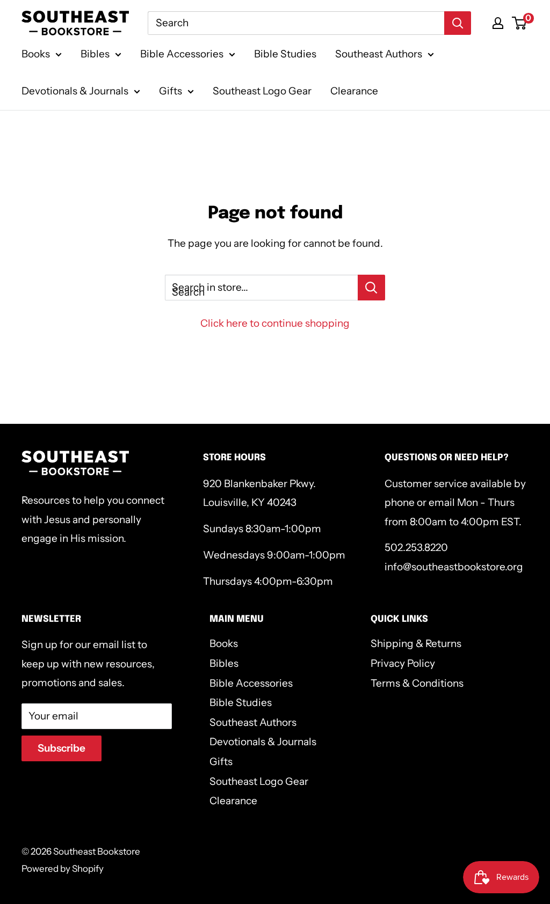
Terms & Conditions (417, 683)
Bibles (95, 54)
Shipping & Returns (416, 643)
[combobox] (296, 23)
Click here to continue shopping (275, 323)
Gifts (170, 91)
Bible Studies (285, 54)
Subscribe (61, 748)
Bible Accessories (181, 54)
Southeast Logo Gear (262, 91)
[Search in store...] (371, 287)
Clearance (354, 91)
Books (35, 54)
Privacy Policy (403, 663)
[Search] (457, 23)
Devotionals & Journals (74, 91)
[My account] (498, 23)
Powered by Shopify (62, 868)
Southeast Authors (378, 54)
